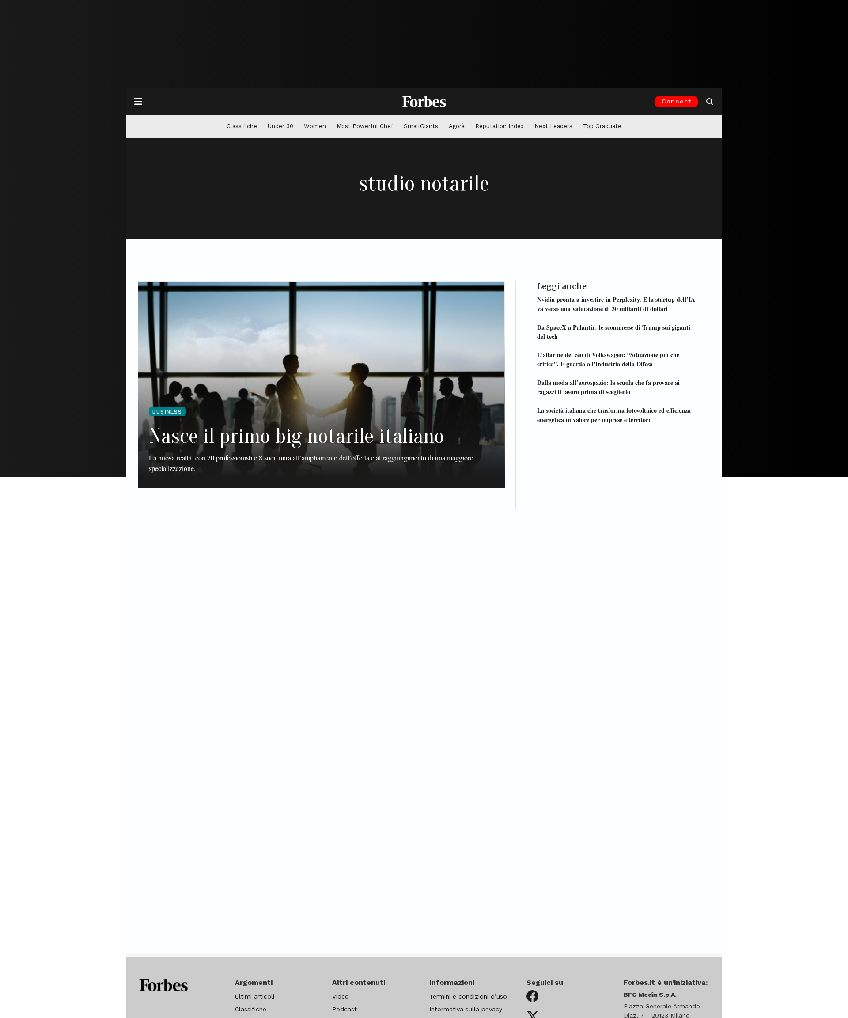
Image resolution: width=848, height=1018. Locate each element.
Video (340, 996)
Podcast (344, 1009)
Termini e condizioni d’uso (468, 996)
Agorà (457, 126)
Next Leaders (553, 126)
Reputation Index (499, 126)
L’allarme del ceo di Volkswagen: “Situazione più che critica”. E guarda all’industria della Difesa (608, 359)
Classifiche (242, 126)
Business (167, 412)
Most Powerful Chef (365, 126)
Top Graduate (602, 126)
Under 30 (280, 126)
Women (315, 126)
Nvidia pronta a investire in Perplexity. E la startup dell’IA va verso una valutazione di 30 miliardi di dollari (616, 303)
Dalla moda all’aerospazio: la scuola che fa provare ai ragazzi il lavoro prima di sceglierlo (608, 386)
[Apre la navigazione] (138, 101)
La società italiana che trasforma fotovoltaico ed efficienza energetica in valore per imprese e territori (614, 414)
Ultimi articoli (254, 996)
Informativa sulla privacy (465, 1009)
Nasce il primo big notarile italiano (296, 436)
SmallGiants (421, 126)
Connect (676, 101)
